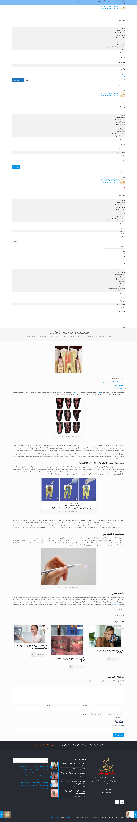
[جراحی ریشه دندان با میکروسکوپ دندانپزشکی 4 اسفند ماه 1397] (5, 814)
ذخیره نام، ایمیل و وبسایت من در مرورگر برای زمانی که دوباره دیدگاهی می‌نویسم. (101, 714)
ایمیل (85, 706)
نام (123, 706)
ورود (27, 80)
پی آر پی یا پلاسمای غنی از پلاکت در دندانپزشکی (72, 659)
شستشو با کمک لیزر (118, 385)
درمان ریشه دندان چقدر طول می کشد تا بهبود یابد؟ (108, 651)
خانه (109, 336)
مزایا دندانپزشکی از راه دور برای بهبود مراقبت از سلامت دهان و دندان (31, 647)
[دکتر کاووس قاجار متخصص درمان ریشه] (113, 9)
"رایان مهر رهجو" (55, 817)
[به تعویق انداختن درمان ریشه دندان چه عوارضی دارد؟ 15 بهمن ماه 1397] (131, 814)
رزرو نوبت (16, 167)
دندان (99, 392)
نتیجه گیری (120, 388)
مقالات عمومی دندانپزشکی (76, 336)
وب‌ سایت (47, 706)
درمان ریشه (76, 392)
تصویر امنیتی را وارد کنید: (117, 725)
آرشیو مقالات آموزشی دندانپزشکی (95, 336)
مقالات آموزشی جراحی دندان (58, 336)
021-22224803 (106, 789)
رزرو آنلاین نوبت (18, 80)
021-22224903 (106, 793)
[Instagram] (20, 817)
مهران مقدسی (68, 817)
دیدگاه (122, 685)
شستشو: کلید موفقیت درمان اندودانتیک (113, 382)
